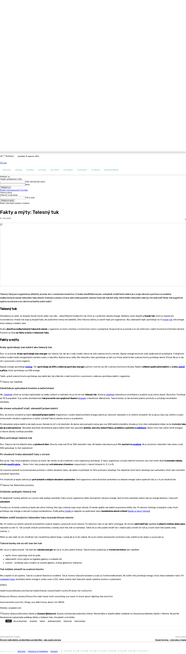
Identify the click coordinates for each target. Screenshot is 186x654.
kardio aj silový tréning (138, 511)
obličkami (141, 428)
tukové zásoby (79, 621)
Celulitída (8, 394)
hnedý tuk (167, 319)
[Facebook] (181, 156)
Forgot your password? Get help (14, 190)
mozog (28, 367)
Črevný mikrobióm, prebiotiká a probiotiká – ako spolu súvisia (30, 640)
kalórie (42, 621)
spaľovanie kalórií (54, 621)
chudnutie (33, 621)
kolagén (82, 398)
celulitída (110, 394)
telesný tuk (68, 621)
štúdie (68, 511)
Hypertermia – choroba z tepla (170, 640)
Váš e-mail (29, 197)
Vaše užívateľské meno (35, 181)
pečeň (182, 367)
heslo (27, 184)
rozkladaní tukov (7, 579)
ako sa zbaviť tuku (20, 621)
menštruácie (13, 464)
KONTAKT (54, 651)
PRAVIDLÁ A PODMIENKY (38, 651)
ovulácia (137, 444)
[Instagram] (184, 156)
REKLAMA (21, 651)
